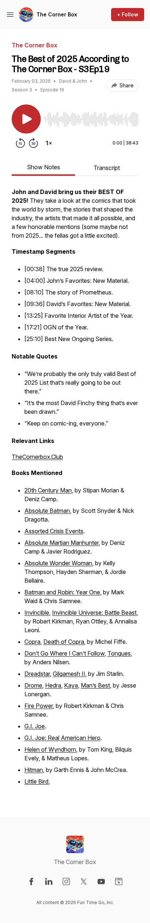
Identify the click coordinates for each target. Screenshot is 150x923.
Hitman (33, 769)
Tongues (119, 653)
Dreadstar (37, 673)
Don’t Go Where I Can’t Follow (64, 653)
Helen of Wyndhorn (50, 749)
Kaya (71, 685)
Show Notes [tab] (43, 167)
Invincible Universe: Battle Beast (94, 612)
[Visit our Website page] (118, 881)
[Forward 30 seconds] (33, 143)
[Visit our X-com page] (83, 881)
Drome (33, 685)
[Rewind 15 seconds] (20, 143)
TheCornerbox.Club (37, 456)
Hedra (53, 685)
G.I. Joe (34, 726)
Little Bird (36, 781)
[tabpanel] (75, 491)
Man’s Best (95, 685)
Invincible (36, 612)
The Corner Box (56, 14)
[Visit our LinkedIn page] (48, 881)
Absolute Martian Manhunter (61, 542)
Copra (32, 641)
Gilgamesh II (69, 673)
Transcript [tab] (107, 167)
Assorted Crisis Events (53, 531)
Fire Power (38, 705)
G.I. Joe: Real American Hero (62, 737)
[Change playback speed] (49, 143)
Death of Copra (63, 641)
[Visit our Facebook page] (31, 881)
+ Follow (127, 14)
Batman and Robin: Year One (62, 592)
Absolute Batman (47, 510)
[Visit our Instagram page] (66, 881)
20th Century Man (48, 490)
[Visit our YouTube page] (101, 881)
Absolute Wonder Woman (58, 563)
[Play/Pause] (26, 119)
